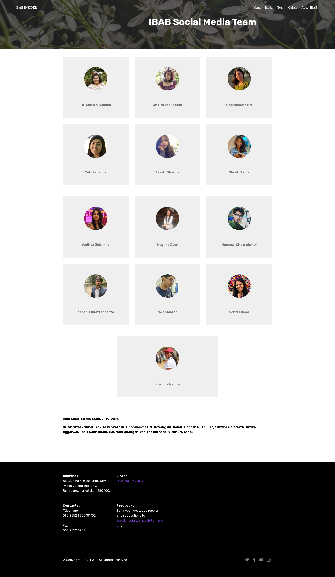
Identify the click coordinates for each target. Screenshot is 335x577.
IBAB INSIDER (26, 7)
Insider (269, 7)
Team (280, 7)
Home (257, 7)
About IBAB (309, 7)
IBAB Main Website (130, 481)
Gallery (292, 7)
